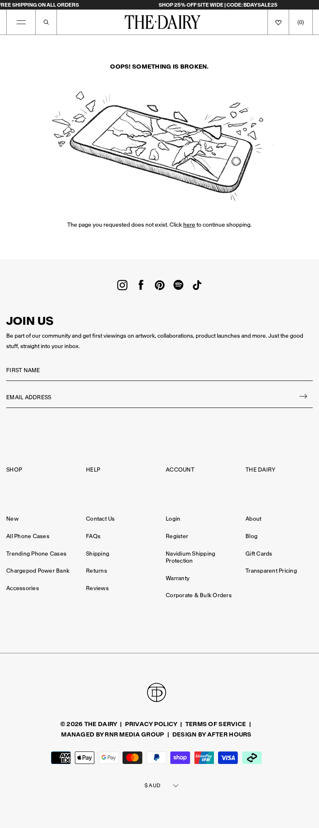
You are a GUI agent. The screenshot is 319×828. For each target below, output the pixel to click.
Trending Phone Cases (36, 553)
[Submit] (303, 398)
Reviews (97, 588)
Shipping (97, 553)
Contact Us (100, 518)
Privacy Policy (151, 724)
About (253, 518)
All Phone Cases (27, 536)
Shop (14, 469)
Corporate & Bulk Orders (199, 595)
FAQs (93, 536)
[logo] (163, 22)
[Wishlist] (278, 22)
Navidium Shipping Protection (190, 557)
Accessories (22, 588)
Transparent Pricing (271, 570)
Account (180, 469)
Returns (96, 570)
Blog (251, 536)
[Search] (46, 22)
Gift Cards (258, 553)
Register (177, 536)
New (12, 518)
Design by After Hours (212, 734)
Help (93, 469)
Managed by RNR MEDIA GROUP (112, 734)
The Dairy (260, 469)
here (189, 224)
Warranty (177, 578)
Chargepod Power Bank (37, 570)
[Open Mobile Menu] (21, 22)
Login (173, 518)
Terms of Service (215, 724)
